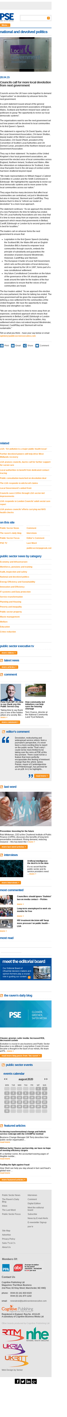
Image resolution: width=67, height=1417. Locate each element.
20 (26, 1102)
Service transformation (11, 597)
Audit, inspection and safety (13, 572)
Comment (44, 345)
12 (19, 1097)
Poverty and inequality (11, 607)
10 (7, 1097)
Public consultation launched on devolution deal (23, 478)
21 (32, 1102)
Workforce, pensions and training (16, 567)
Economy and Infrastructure (13, 562)
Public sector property (11, 612)
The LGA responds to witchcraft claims (19, 483)
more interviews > (10, 882)
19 (19, 1102)
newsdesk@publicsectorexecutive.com (28, 1301)
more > (4, 717)
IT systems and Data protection (15, 592)
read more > (42, 776)
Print (6, 345)
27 (7, 1088)
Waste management (10, 617)
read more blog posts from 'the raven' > (21, 1056)
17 (7, 1102)
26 (19, 1106)
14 (32, 1097)
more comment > (10, 722)
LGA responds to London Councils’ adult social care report (25, 503)
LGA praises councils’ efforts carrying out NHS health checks (23, 511)
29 (19, 1088)
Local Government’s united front (15, 488)
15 (38, 1097)
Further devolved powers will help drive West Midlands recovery (22, 455)
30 (26, 1088)
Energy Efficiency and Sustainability (17, 582)
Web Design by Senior (12, 1370)
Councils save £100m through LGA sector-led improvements (22, 494)
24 (7, 1106)
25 (13, 1106)
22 (38, 1102)
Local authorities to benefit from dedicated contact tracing (24, 471)
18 (13, 1102)
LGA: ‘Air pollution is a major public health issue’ (23, 449)
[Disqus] (26, 395)
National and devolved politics (14, 577)
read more (5, 1142)
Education (5, 627)
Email (18, 345)
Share (30, 345)
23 (44, 1102)
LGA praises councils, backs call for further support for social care (25, 463)
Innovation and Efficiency (12, 587)
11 (13, 1097)
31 (32, 1088)
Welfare (4, 622)
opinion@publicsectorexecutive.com (18, 336)
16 (44, 1097)
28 (13, 1088)
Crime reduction (8, 632)
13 (26, 1097)
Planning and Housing (10, 602)
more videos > (9, 653)
